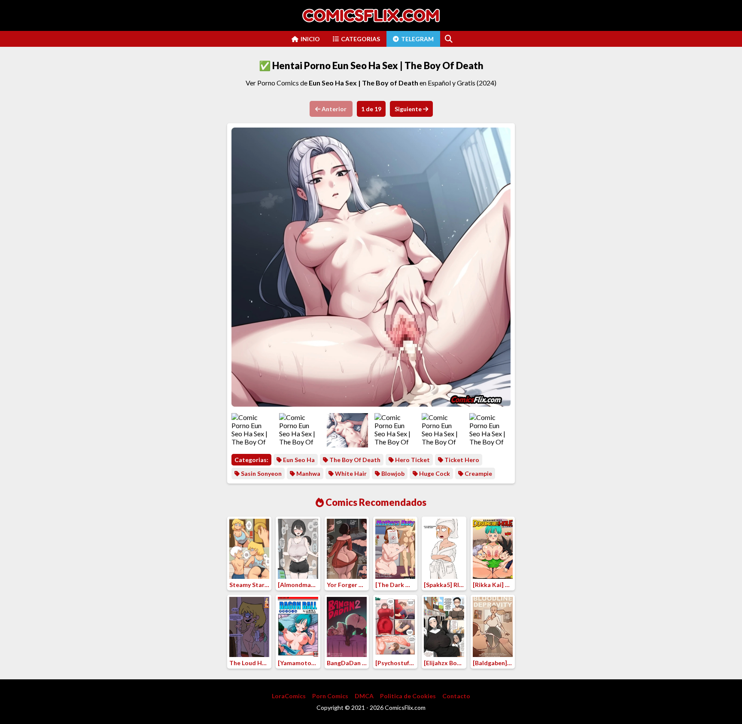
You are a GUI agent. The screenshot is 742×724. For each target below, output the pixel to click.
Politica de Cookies (408, 696)
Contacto (456, 696)
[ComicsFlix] (371, 15)
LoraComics (289, 696)
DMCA (364, 696)
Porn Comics (330, 696)
